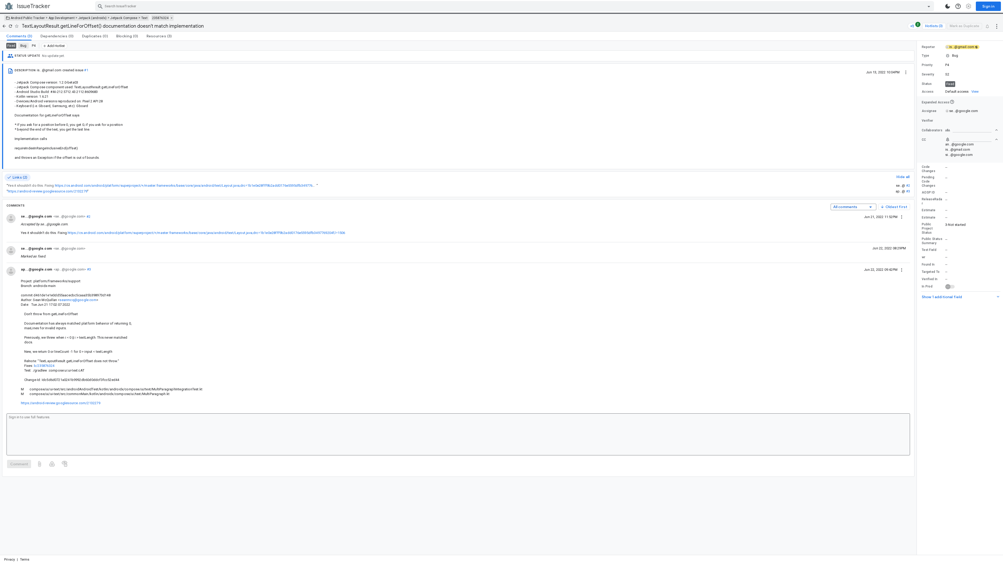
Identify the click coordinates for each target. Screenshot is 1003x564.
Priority (927, 65)
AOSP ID (928, 192)
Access (928, 91)
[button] (960, 55)
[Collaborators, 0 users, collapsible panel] (971, 130)
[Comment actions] (901, 217)
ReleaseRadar (932, 201)
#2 (908, 185)
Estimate (928, 210)
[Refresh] (10, 26)
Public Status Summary (932, 241)
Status (927, 84)
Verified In (929, 279)
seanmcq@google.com (78, 300)
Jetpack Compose (124, 18)
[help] (958, 6)
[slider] (918, 298)
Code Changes (928, 169)
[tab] (19, 36)
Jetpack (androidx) (92, 18)
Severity (928, 74)
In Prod (927, 286)
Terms (25, 559)
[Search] (100, 6)
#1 (86, 70)
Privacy (9, 559)
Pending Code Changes (928, 181)
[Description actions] (906, 72)
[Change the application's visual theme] (947, 6)
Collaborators (932, 130)
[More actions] (997, 26)
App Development (62, 18)
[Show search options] (929, 6)
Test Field (929, 250)
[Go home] (4, 26)
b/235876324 (44, 366)
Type (925, 55)
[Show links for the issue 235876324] (171, 18)
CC (924, 140)
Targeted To (931, 272)
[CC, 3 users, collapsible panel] (971, 139)
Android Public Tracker (28, 18)
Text (144, 18)
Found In (928, 264)
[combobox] (515, 6)
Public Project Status (927, 228)
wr (923, 257)
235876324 (160, 18)
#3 (908, 191)
